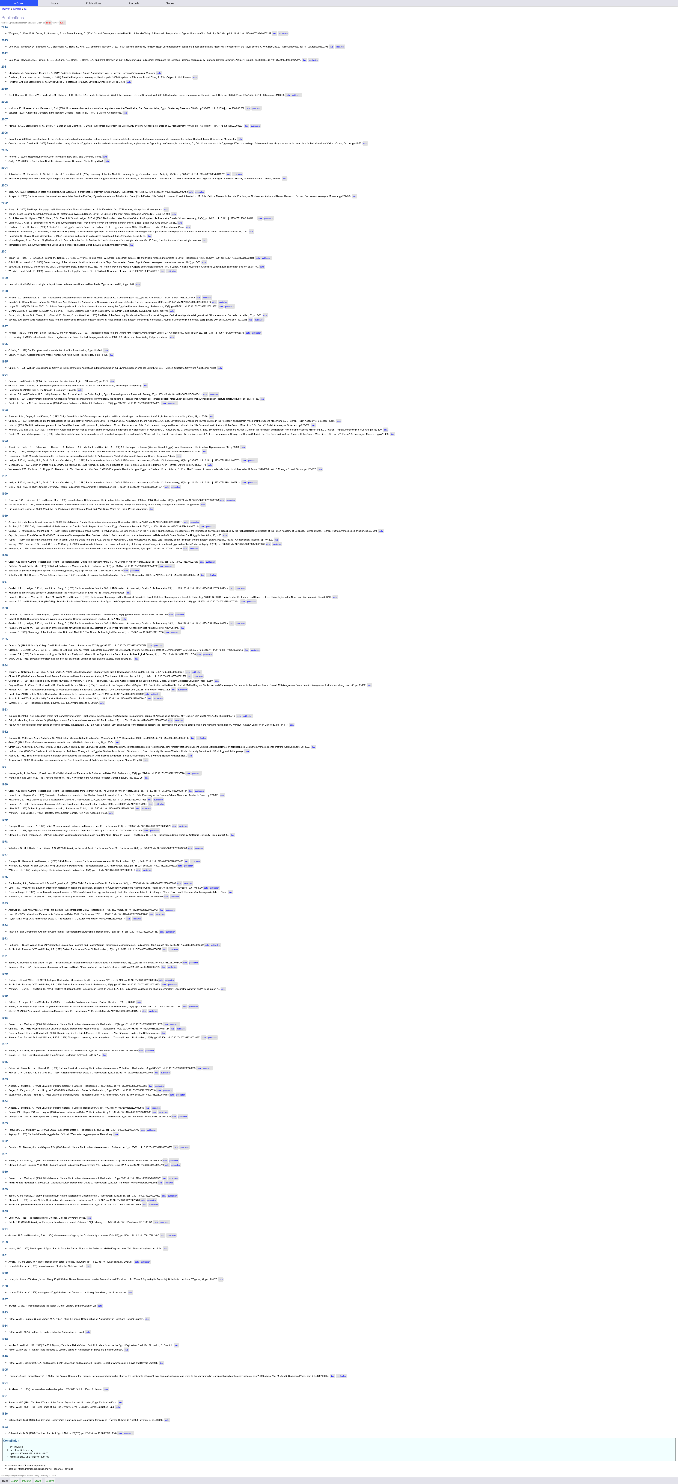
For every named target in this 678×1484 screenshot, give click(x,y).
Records (134, 3)
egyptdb (17, 8)
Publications (93, 3)
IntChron (19, 3)
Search (14, 1480)
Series (170, 3)
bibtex (48, 22)
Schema (50, 1480)
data (274, 33)
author (62, 22)
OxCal (38, 1480)
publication (283, 33)
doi (25, 8)
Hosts (55, 3)
